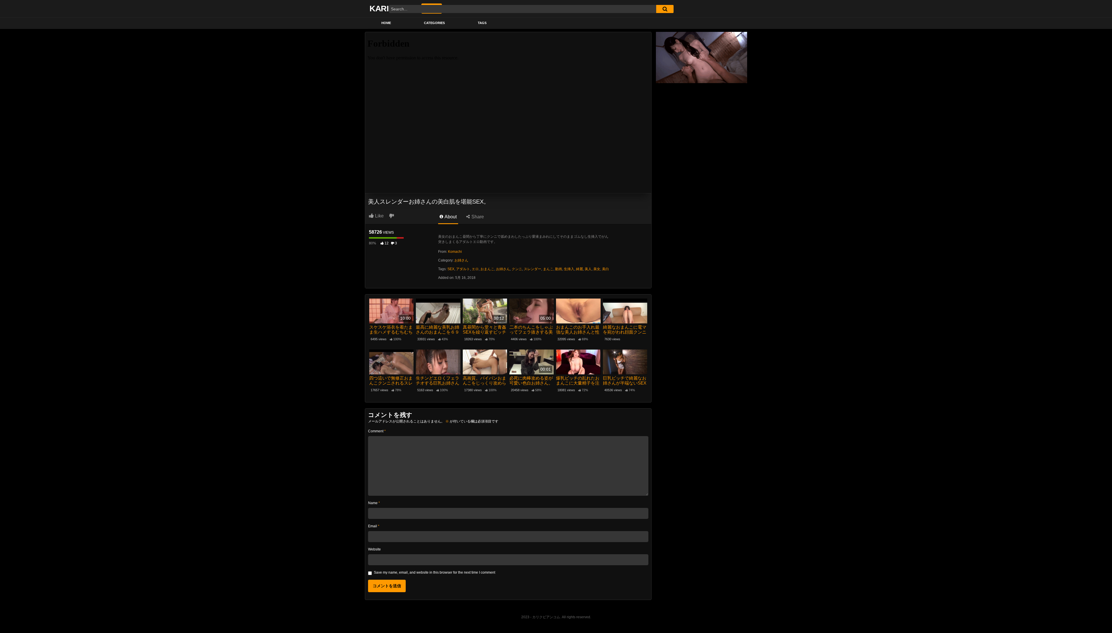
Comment (377, 431)
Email (373, 526)
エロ (475, 269)
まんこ (548, 269)
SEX (450, 269)
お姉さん (461, 260)
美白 (605, 269)
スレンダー (532, 269)
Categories (434, 23)
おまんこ (487, 269)
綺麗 (579, 269)
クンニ (517, 269)
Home (386, 23)
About (450, 216)
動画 (558, 269)
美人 (588, 269)
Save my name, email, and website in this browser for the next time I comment (434, 572)
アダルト (463, 269)
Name (374, 503)
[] (665, 9)
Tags (482, 23)
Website (374, 549)
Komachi (455, 252)
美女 (596, 269)
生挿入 (569, 269)
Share (477, 216)
